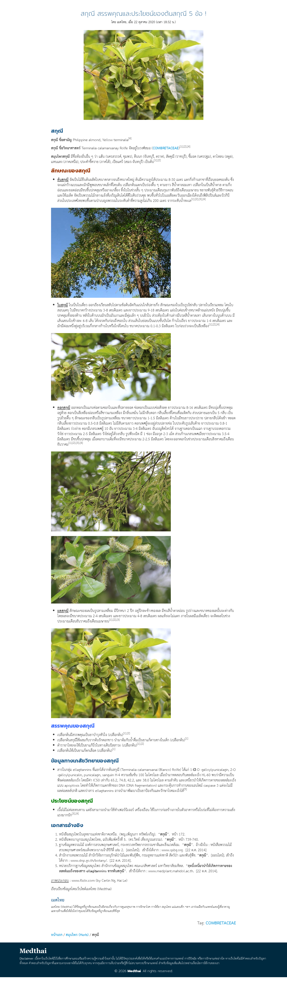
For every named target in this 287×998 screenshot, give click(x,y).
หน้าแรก (56, 935)
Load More (143, 986)
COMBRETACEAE (166, 148)
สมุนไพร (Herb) (77, 935)
